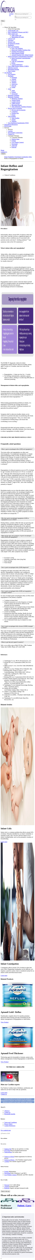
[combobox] (23, 14)
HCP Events (7, 126)
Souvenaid (14, 94)
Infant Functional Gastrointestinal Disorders (20, 56)
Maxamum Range (16, 105)
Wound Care (11, 42)
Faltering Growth (13, 68)
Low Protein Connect (17, 142)
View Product (5, 1022)
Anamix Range (15, 100)
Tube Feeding (12, 116)
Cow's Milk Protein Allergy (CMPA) (18, 66)
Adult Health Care (13, 30)
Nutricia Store (15, 139)
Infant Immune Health (17, 53)
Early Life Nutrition (13, 47)
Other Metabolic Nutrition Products (21, 106)
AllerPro (13, 82)
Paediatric (10, 76)
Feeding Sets (15, 113)
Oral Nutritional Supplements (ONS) (18, 123)
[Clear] (15, 19)
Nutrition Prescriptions (17, 51)
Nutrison (13, 121)
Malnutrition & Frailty (17, 37)
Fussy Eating (11, 71)
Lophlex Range (15, 102)
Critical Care (11, 38)
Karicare (13, 81)
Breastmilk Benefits (13, 69)
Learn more (4, 842)
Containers (14, 111)
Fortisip (13, 92)
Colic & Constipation (17, 61)
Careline (10, 131)
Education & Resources (11, 124)
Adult (9, 89)
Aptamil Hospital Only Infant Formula (22, 55)
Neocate (13, 85)
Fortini (13, 87)
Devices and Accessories (15, 108)
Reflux (13, 63)
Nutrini (13, 119)
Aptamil (13, 79)
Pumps (13, 115)
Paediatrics (11, 45)
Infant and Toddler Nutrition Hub (20, 50)
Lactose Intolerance (17, 64)
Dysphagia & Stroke (13, 43)
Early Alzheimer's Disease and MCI (18, 32)
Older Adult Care (13, 34)
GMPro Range (15, 103)
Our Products (8, 72)
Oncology (11, 40)
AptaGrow (14, 84)
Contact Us (11, 134)
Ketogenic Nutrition (13, 95)
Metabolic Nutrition (13, 97)
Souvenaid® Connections (15, 132)
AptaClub (14, 145)
